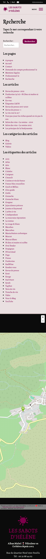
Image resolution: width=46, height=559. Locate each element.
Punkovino (10, 260)
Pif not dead (10, 251)
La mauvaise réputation (15, 217)
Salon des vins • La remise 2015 (18, 125)
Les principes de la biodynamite (18, 128)
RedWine (9, 264)
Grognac (9, 202)
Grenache (9, 195)
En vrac (8, 100)
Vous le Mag (10, 298)
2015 (7, 158)
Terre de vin (10, 288)
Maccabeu (9, 230)
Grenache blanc (12, 199)
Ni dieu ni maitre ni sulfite (16, 242)
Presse (8, 257)
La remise (9, 220)
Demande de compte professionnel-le (21, 69)
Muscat (8, 236)
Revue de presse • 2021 (14, 91)
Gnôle (7, 192)
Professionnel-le (12, 75)
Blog (7, 140)
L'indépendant (11, 214)
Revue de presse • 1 (13, 109)
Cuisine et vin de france (15, 180)
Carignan (9, 174)
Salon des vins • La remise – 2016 (19, 122)
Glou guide (10, 189)
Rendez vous (10, 267)
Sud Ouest (9, 279)
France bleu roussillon (15, 183)
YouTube (9, 301)
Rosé (7, 273)
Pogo (7, 254)
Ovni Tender (10, 245)
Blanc (7, 168)
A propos (9, 60)
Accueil (8, 63)
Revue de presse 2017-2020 (16, 106)
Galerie (8, 143)
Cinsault (9, 177)
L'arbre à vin (10, 211)
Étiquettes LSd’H (12, 103)
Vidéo (7, 295)
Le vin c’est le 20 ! (12, 112)
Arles (7, 161)
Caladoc (8, 171)
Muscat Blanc (11, 239)
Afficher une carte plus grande (13, 507)
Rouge (8, 276)
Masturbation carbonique (16, 233)
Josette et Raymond (13, 208)
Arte (7, 164)
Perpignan (9, 248)
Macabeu (9, 226)
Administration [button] (37, 2)
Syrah (7, 282)
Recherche (9, 78)
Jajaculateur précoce (14, 205)
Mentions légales (12, 72)
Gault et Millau (11, 186)
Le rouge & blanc (12, 223)
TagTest (8, 285)
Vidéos (8, 146)
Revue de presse (12, 270)
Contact (8, 66)
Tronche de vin (11, 291)
